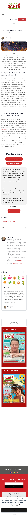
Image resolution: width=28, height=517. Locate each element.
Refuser (14, 514)
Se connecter (13, 19)
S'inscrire (22, 19)
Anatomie (11, 227)
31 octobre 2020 (11, 307)
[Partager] (25, 228)
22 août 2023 (8, 38)
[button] (14, 23)
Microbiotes (7, 288)
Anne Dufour (8, 37)
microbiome (4, 129)
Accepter (14, 510)
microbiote (11, 230)
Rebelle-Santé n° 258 (9, 221)
